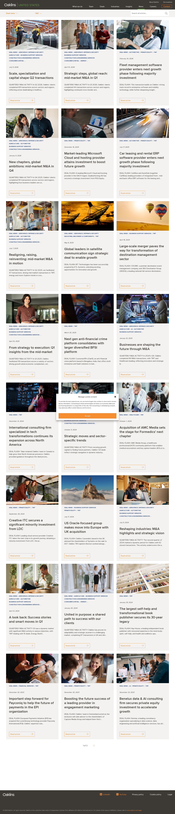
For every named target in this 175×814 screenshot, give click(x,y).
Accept (87, 416)
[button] (115, 397)
